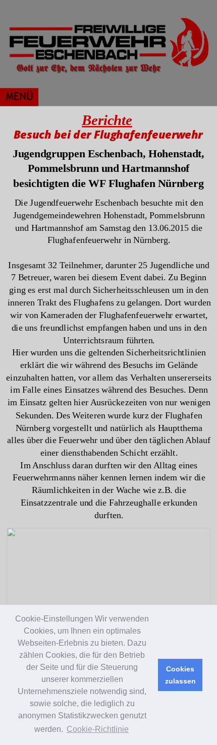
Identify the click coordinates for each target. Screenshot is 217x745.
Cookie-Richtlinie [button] (98, 729)
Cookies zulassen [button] (180, 675)
